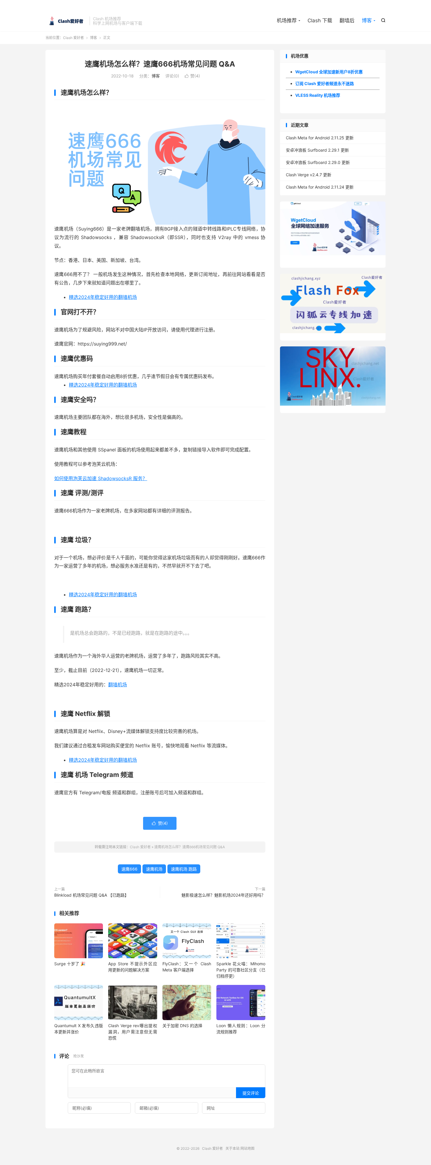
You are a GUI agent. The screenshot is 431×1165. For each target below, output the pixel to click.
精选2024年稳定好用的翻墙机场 (103, 297)
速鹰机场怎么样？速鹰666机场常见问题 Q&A (160, 64)
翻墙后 (347, 20)
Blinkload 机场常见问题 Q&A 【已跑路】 (91, 895)
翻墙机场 (117, 685)
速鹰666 (129, 868)
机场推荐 (287, 20)
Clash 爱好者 (65, 21)
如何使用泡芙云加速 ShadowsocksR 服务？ (100, 478)
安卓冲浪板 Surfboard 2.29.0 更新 (318, 162)
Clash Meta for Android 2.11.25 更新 (320, 137)
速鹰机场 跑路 (184, 868)
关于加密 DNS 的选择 (182, 1025)
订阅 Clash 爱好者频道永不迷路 (324, 83)
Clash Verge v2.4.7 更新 (308, 174)
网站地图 (247, 1148)
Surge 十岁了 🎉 (69, 963)
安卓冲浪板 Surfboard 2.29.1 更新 (317, 150)
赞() (192, 75)
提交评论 (250, 1093)
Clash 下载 (320, 20)
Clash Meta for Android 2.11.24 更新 (320, 186)
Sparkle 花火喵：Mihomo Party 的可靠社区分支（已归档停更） (240, 969)
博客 (367, 20)
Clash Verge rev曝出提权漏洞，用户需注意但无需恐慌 (132, 1031)
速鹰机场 (154, 868)
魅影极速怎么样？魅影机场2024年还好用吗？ (223, 895)
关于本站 (232, 1148)
